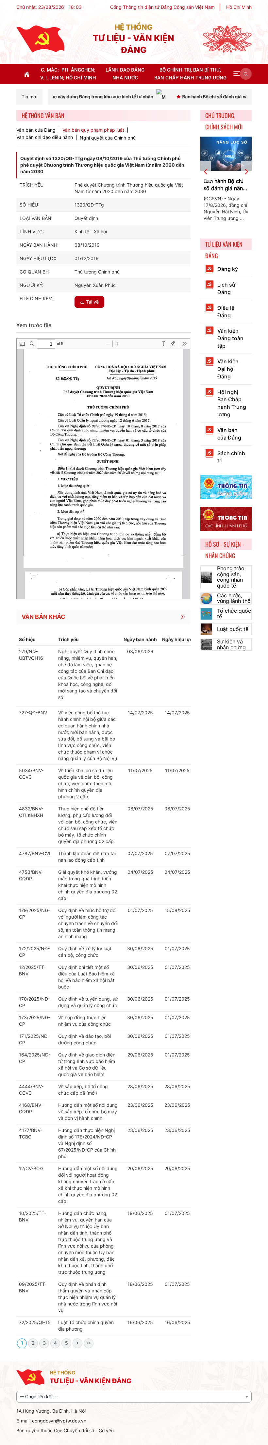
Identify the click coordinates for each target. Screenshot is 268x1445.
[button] (236, 74)
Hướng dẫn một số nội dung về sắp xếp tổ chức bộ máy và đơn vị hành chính (88, 1111)
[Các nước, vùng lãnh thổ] (206, 598)
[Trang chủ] (40, 39)
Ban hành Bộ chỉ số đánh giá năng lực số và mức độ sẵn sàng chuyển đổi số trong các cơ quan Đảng (225, 185)
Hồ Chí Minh (239, 7)
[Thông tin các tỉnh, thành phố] (226, 518)
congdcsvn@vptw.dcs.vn (59, 1420)
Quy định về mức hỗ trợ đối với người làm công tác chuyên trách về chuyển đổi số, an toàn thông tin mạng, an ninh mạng (88, 923)
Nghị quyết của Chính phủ (108, 138)
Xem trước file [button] (33, 325)
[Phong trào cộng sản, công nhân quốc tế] (206, 577)
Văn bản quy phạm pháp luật (93, 130)
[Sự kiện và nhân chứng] (206, 644)
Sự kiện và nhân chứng (231, 644)
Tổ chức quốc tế (234, 613)
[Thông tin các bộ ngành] (226, 486)
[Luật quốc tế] (206, 629)
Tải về (92, 302)
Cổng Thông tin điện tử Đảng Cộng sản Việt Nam (162, 7)
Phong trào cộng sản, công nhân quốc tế (230, 577)
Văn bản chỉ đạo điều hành (44, 137)
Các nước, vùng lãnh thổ (234, 598)
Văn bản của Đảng (36, 130)
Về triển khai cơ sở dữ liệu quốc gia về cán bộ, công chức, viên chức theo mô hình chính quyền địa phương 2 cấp (85, 783)
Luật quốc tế (232, 629)
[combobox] (134, 1397)
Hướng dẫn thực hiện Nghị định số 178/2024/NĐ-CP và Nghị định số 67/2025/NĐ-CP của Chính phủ (87, 1143)
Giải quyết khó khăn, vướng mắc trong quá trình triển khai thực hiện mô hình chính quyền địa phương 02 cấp (87, 885)
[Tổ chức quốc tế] (206, 614)
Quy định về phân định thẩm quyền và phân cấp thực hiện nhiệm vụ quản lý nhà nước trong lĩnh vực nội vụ (87, 1297)
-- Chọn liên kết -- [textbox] (39, 1396)
